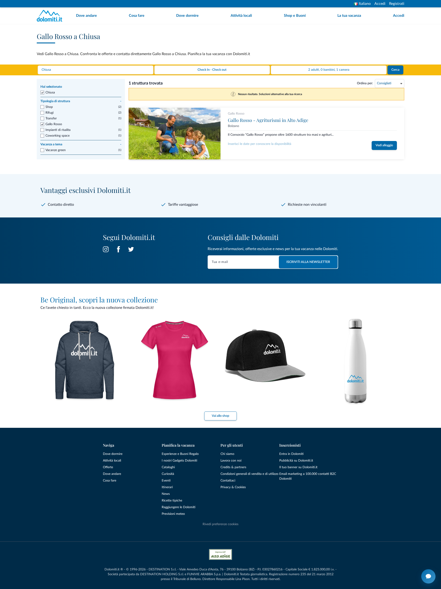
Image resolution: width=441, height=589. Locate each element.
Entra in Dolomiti (291, 454)
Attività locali (241, 15)
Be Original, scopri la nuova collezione (99, 299)
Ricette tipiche (172, 500)
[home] (51, 16)
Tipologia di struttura (80, 101)
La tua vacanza (349, 15)
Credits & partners (233, 467)
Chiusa (50, 92)
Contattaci (227, 480)
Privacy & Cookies (233, 487)
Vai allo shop (220, 415)
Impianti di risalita (58, 130)
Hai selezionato (51, 86)
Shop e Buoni (295, 15)
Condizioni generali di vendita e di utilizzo (249, 474)
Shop (49, 107)
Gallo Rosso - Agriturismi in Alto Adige (268, 120)
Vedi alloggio (384, 145)
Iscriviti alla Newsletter (308, 262)
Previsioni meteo (173, 514)
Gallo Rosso (53, 124)
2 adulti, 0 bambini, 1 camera (328, 69)
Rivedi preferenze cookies (220, 524)
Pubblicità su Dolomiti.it (296, 460)
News (166, 494)
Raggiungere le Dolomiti (178, 507)
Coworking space (57, 135)
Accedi (379, 4)
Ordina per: (365, 83)
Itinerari (167, 487)
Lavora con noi (230, 460)
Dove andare (86, 15)
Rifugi (49, 112)
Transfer (51, 118)
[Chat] (428, 576)
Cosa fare (136, 15)
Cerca (395, 69)
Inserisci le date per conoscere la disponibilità (259, 144)
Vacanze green (55, 150)
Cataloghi (168, 467)
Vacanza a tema (80, 144)
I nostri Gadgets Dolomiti (179, 460)
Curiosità (168, 474)
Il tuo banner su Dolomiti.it (298, 467)
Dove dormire (187, 15)
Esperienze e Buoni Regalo (180, 454)
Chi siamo (227, 454)
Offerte (108, 467)
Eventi (166, 480)
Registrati (396, 4)
